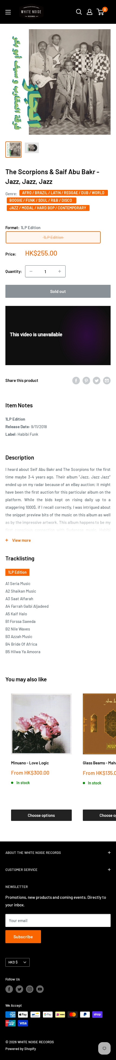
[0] (100, 12)
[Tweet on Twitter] (96, 380)
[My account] (89, 12)
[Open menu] (8, 12)
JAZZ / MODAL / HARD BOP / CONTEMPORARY (48, 208)
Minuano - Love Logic (30, 762)
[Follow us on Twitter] (19, 989)
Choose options (41, 815)
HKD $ (13, 962)
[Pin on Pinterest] (86, 380)
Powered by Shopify (20, 1048)
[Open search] (79, 12)
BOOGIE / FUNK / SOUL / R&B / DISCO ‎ (41, 200)
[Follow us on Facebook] (9, 989)
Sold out (58, 291)
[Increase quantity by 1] (59, 271)
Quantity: (13, 271)
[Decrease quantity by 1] (31, 271)
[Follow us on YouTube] (40, 989)
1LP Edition (17, 572)
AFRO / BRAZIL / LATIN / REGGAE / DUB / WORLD (63, 192)
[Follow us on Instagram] (29, 989)
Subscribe (23, 936)
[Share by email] (107, 380)
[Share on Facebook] (76, 380)
